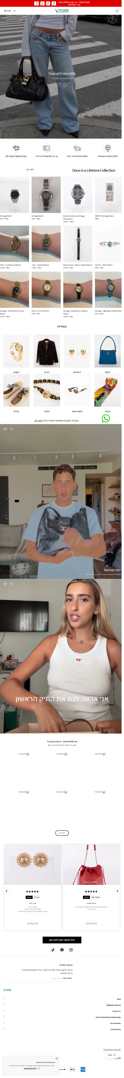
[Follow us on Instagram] (70, 950)
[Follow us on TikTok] (52, 950)
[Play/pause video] (11, 429)
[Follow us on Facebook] (61, 950)
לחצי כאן (29, 169)
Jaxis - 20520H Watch (39, 264)
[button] (114, 10)
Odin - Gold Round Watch (10, 264)
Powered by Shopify (109, 1049)
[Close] (56, 1058)
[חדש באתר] (61, 75)
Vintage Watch (37, 216)
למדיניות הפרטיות (30, 1068)
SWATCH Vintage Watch (102, 216)
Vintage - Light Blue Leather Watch (107, 312)
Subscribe (67, 978)
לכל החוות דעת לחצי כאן (61, 932)
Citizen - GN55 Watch (102, 264)
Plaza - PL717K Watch (39, 312)
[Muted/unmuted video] (5, 429)
